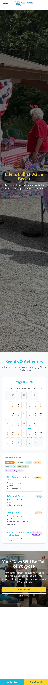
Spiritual (20, 462)
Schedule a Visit (24, 589)
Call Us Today (24, 596)
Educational (10, 466)
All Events (9, 462)
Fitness (37, 462)
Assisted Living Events (14, 470)
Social (29, 462)
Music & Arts (23, 466)
